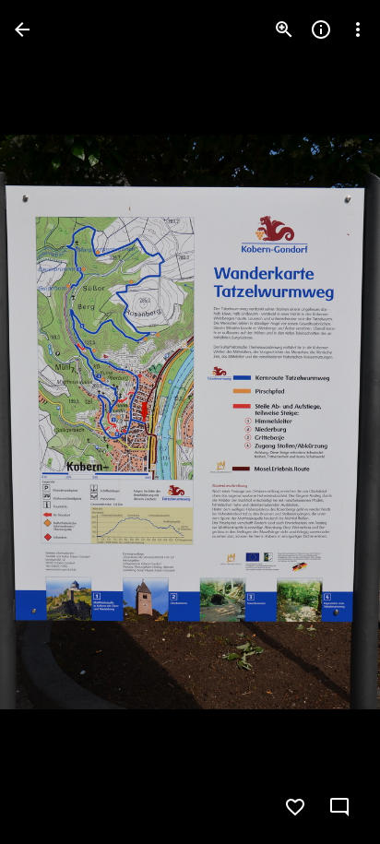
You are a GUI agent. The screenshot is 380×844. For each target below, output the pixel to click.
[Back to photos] (22, 29)
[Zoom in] (284, 29)
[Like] (295, 807)
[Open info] (321, 29)
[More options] (357, 29)
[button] (51, 422)
